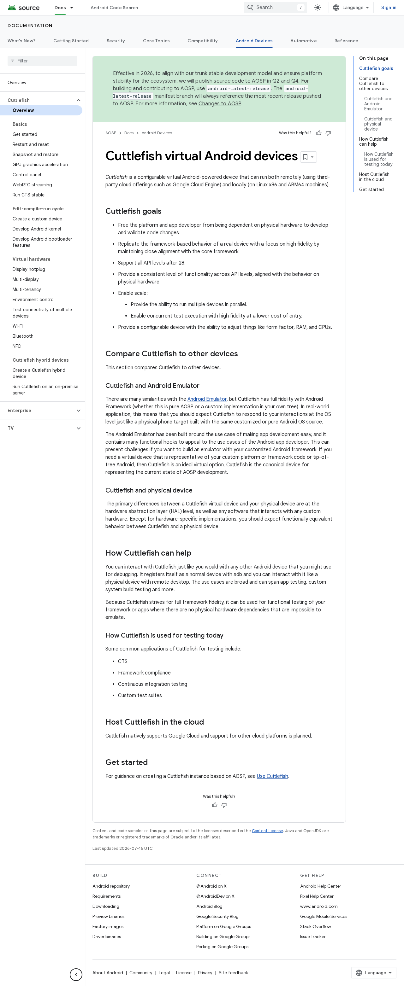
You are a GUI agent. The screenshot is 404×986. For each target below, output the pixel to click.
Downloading (105, 906)
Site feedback (233, 972)
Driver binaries (106, 936)
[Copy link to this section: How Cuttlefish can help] (198, 553)
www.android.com (319, 906)
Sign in (388, 7)
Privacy (205, 972)
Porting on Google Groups (222, 946)
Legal (164, 972)
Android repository (111, 886)
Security (116, 41)
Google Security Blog (217, 916)
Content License (267, 830)
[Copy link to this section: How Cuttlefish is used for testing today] (229, 636)
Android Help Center (320, 886)
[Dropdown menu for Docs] (74, 7)
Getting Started (71, 41)
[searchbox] (42, 61)
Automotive (303, 41)
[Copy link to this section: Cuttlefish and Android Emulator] (205, 386)
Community (140, 972)
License (184, 972)
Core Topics (156, 41)
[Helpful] (319, 133)
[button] (37, 100)
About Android (107, 972)
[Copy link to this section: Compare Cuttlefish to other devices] (244, 354)
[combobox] (275, 7)
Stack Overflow (315, 926)
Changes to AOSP (220, 104)
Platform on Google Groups (223, 926)
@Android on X (211, 886)
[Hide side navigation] (76, 974)
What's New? (22, 41)
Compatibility (202, 41)
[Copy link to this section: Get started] (154, 763)
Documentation (30, 25)
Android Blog (209, 906)
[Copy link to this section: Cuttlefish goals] (168, 212)
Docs (60, 7)
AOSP (110, 133)
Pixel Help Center (317, 896)
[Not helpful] (328, 133)
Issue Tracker (313, 936)
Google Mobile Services (323, 916)
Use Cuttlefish (272, 776)
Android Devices (254, 41)
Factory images (107, 926)
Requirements (106, 896)
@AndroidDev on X (215, 896)
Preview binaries (108, 916)
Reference (346, 41)
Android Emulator (207, 399)
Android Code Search (114, 7)
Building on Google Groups (223, 936)
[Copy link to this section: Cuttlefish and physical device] (199, 491)
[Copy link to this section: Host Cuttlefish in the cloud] (210, 722)
